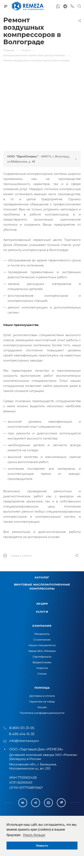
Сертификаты (42, 656)
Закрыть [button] (42, 845)
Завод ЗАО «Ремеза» (42, 651)
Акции (42, 603)
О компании (42, 639)
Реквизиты (42, 633)
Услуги (42, 611)
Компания (41, 625)
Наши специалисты (42, 645)
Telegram (35, 802)
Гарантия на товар (42, 701)
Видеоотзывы (42, 662)
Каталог (42, 577)
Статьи (42, 673)
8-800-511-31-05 (21, 728)
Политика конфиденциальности (42, 712)
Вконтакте (22, 802)
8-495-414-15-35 (21, 734)
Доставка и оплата (42, 695)
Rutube (61, 802)
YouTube (48, 802)
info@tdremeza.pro (24, 741)
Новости (42, 668)
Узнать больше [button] (34, 835)
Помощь (42, 687)
